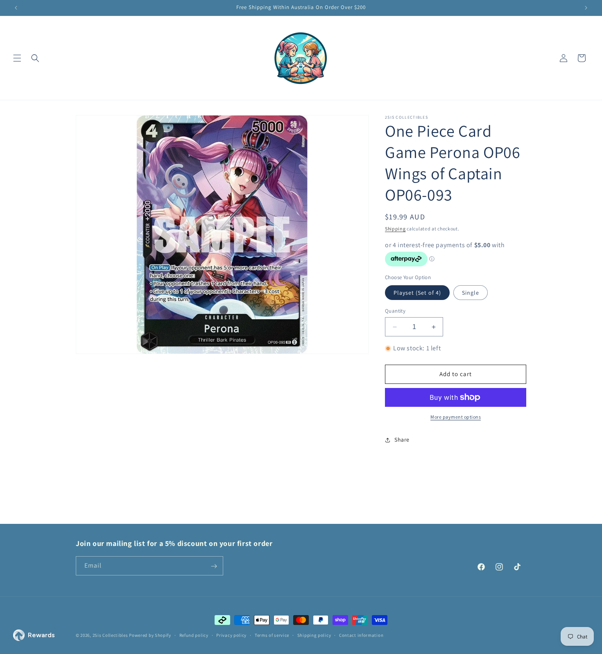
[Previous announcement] (16, 8)
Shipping (395, 229)
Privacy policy (231, 635)
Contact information (361, 635)
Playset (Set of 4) (417, 292)
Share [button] (402, 440)
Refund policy (193, 635)
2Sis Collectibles (110, 635)
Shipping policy (314, 635)
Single (470, 292)
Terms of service (272, 635)
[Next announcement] (586, 8)
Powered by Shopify (150, 635)
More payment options (455, 417)
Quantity (395, 310)
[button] (17, 58)
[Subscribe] (214, 566)
